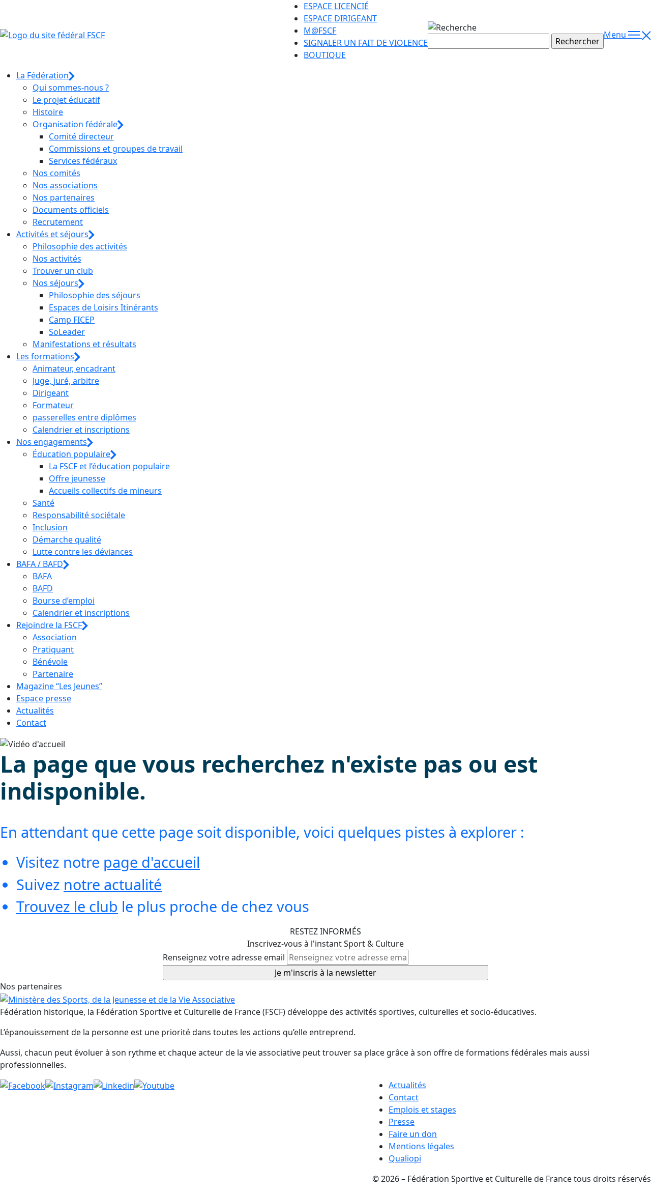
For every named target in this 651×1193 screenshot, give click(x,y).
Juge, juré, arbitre (66, 380)
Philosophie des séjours (94, 295)
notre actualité (113, 884)
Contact (31, 722)
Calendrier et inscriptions (81, 429)
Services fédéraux (83, 160)
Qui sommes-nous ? (71, 87)
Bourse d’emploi (64, 600)
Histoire (48, 112)
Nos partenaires (64, 197)
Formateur (53, 405)
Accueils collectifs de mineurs (105, 490)
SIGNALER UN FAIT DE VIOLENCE (366, 42)
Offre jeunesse (77, 478)
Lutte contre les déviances (83, 551)
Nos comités (56, 173)
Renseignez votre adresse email (224, 957)
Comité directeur (81, 136)
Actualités (35, 710)
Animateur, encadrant (74, 368)
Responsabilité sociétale (79, 515)
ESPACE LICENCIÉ (336, 6)
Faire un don (413, 1134)
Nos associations (65, 185)
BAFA (42, 576)
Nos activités (57, 258)
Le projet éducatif (66, 99)
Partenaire (53, 673)
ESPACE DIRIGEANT (340, 18)
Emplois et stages (422, 1109)
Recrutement (58, 222)
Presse (402, 1121)
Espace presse (43, 698)
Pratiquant (53, 649)
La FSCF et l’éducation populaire (109, 466)
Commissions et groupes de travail (116, 148)
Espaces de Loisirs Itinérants (103, 307)
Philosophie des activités (80, 246)
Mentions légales (421, 1146)
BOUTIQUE (325, 55)
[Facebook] (22, 1085)
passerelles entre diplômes (84, 417)
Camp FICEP (72, 319)
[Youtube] (154, 1085)
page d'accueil (151, 862)
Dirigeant (51, 393)
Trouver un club (63, 270)
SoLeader (67, 331)
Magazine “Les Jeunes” (59, 686)
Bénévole (50, 661)
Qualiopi (405, 1158)
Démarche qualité (67, 539)
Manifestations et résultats (84, 344)
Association (55, 637)
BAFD (43, 588)
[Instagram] (69, 1085)
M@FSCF (320, 30)
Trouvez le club (67, 906)
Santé (43, 502)
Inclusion (50, 527)
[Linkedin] (114, 1085)
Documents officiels (71, 209)
